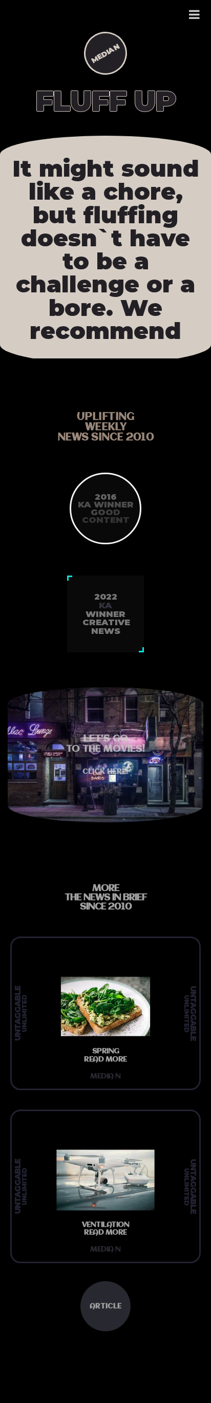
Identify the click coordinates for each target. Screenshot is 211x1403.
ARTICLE (105, 1306)
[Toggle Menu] (195, 14)
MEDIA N (105, 53)
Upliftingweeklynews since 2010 (105, 427)
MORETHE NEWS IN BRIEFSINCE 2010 (106, 897)
